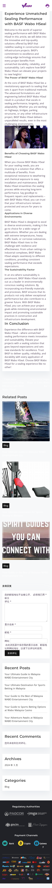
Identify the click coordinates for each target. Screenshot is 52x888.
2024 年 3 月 (11, 765)
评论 (8, 601)
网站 (7, 640)
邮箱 (8, 632)
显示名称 (10, 624)
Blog (5, 445)
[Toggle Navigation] (4, 5)
